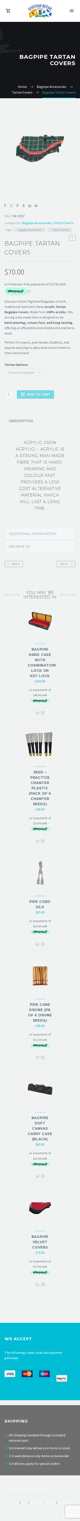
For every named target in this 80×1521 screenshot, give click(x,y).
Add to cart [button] (37, 713)
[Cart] (8, 11)
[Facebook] (5, 205)
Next (64, 564)
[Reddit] (36, 205)
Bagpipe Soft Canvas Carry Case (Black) (40, 1128)
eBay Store (36, 1502)
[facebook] (56, 1515)
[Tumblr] (23, 205)
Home (16, 1502)
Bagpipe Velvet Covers (40, 1242)
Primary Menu (72, 11)
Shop (24, 1502)
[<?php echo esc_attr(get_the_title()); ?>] (42, 713)
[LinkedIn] (30, 205)
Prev (15, 564)
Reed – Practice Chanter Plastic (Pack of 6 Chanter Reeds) (40, 788)
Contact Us (64, 1502)
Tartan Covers (63, 223)
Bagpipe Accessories (36, 223)
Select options (37, 944)
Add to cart (38, 394)
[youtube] (72, 1515)
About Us (51, 1502)
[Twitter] (11, 205)
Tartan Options (16, 364)
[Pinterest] (17, 205)
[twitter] (64, 1515)
